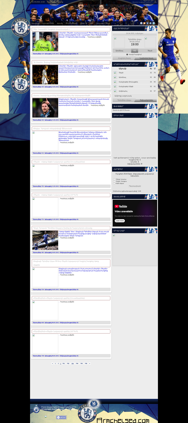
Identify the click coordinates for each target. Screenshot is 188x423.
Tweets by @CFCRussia (121, 110)
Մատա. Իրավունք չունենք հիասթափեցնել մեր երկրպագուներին (61, 95)
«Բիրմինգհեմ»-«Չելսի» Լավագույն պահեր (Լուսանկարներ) (59, 298)
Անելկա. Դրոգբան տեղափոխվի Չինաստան (52, 129)
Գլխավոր (35, 23)
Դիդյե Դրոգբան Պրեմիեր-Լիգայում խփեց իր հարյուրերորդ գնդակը (62, 228)
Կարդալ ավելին (94, 37)
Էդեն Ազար (120, 183)
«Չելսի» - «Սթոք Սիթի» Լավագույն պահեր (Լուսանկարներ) (59, 162)
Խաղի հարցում (135, 54)
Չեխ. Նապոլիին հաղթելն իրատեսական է (51, 29)
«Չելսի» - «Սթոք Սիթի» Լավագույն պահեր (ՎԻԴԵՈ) (55, 195)
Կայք (108, 23)
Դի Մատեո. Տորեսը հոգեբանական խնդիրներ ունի (55, 62)
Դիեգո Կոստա (121, 179)
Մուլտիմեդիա (71, 23)
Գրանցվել (51, 2)
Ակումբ (60, 23)
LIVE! (91, 23)
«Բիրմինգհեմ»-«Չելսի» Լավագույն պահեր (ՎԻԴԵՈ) (55, 331)
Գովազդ (99, 23)
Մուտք (60, 2)
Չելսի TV (83, 23)
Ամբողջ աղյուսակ (123, 96)
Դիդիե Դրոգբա (121, 181)
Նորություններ (48, 23)
